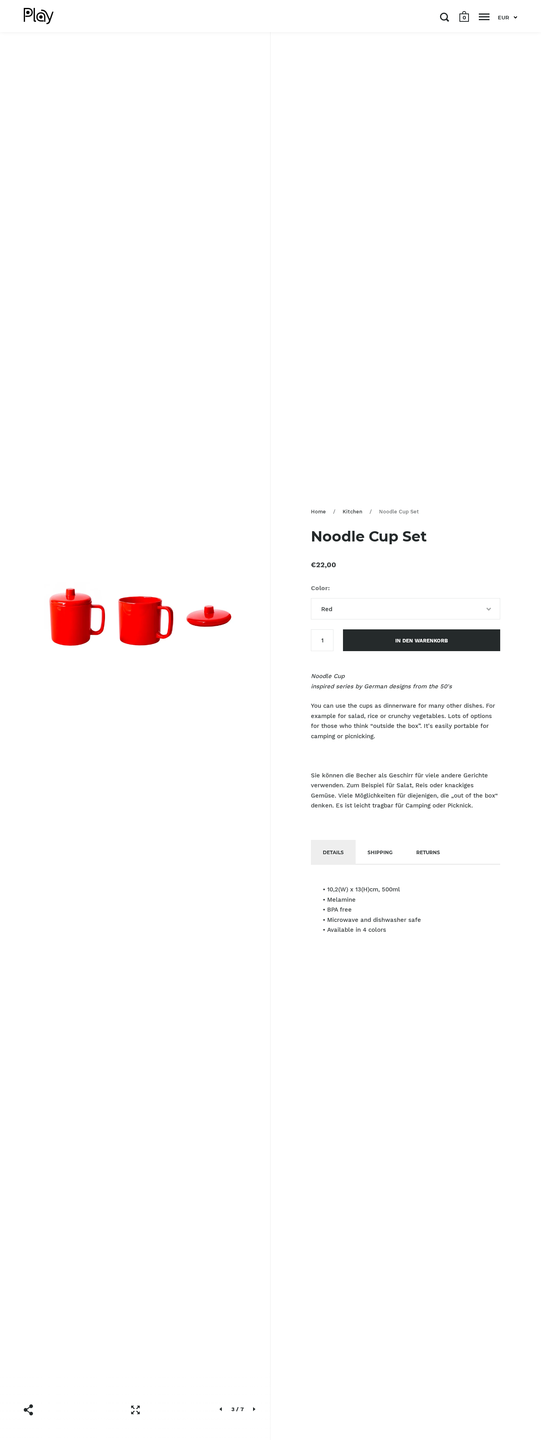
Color (319, 588)
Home (318, 512)
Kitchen (352, 512)
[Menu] (484, 17)
